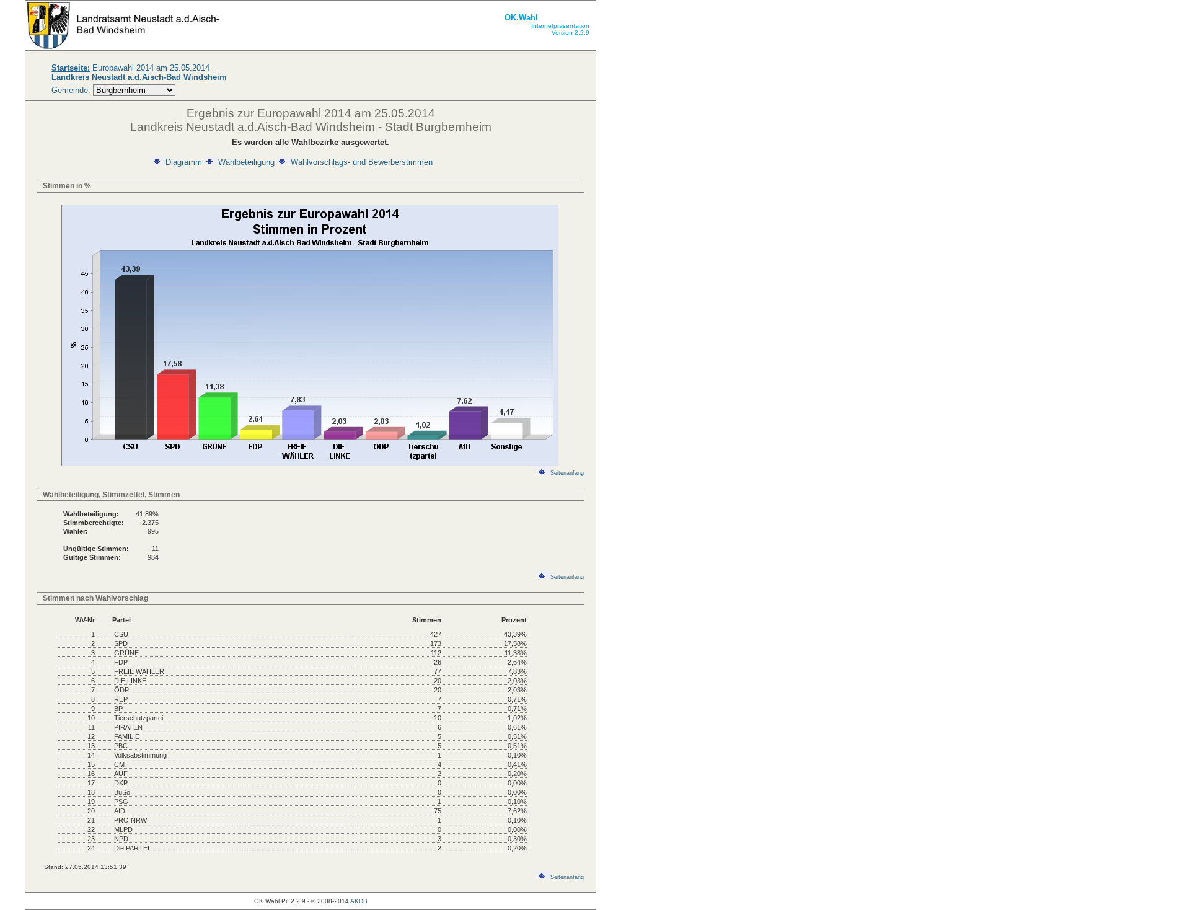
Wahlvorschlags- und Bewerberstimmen (362, 162)
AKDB (359, 901)
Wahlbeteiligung (246, 162)
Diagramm (183, 162)
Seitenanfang (567, 473)
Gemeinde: (72, 90)
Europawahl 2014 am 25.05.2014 (130, 68)
